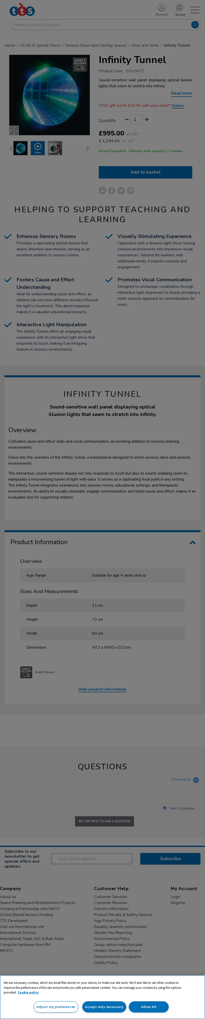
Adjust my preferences (56, 1007)
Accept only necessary (104, 1007)
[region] (102, 997)
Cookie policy (28, 992)
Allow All (148, 1007)
